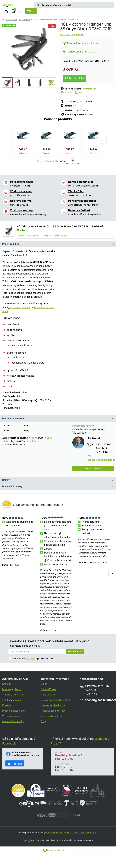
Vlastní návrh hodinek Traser (56, 700)
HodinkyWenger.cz (54, 832)
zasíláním (30, 658)
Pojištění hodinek (21, 181)
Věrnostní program (12, 716)
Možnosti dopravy (91, 52)
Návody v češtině (79, 210)
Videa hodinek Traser (52, 716)
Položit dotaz (93, 468)
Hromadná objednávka (53, 705)
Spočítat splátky (89, 89)
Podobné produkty (12, 486)
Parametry (33, 235)
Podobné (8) (61, 235)
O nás (44, 684)
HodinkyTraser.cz (72, 832)
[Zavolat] (6, 11)
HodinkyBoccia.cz (89, 832)
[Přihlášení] (19, 11)
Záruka (6, 700)
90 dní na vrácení (21, 191)
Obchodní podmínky (13, 721)
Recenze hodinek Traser (53, 710)
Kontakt (6, 684)
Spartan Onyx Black (19, 307)
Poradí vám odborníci (82, 200)
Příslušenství (11, 20)
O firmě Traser (48, 689)
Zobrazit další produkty (47, 161)
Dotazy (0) (47, 235)
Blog (43, 721)
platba (17, 689)
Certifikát (68, 101)
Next (103, 139)
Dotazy (6, 480)
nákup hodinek (33, 441)
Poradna (6, 705)
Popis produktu (10, 244)
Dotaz (81, 92)
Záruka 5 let (76, 191)
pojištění (16, 700)
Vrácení (6, 694)
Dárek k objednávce (80, 181)
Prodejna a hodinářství (14, 710)
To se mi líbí (16, 764)
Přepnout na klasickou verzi (60, 850)
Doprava (6, 689)
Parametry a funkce (13, 418)
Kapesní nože (24, 20)
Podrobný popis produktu (73, 34)
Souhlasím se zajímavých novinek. (33, 658)
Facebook (9, 743)
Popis (22, 235)
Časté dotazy (48, 694)
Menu (32, 11)
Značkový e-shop (21, 210)
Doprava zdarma (21, 200)
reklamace (18, 694)
